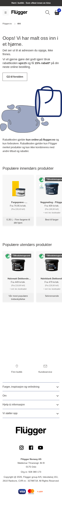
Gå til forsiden (15, 76)
